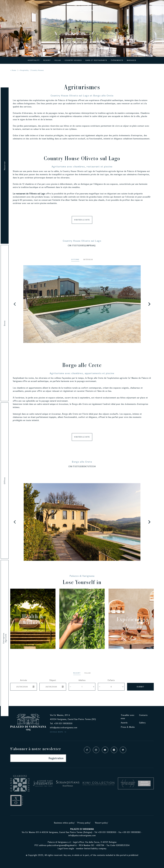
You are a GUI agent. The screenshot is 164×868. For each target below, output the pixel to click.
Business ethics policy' (64, 823)
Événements (117, 60)
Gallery (142, 722)
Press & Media (128, 727)
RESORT (77, 673)
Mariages (131, 60)
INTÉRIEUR (88, 259)
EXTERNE (75, 259)
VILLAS (87, 673)
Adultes (82, 680)
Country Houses (73, 60)
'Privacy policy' (84, 823)
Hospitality (34, 60)
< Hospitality (24, 70)
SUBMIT (140, 687)
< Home (13, 70)
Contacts (143, 715)
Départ (52, 680)
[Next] (149, 304)
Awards (124, 722)
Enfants (111, 680)
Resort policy (101, 823)
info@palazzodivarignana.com (63, 727)
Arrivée (23, 680)
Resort (47, 60)
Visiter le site (82, 220)
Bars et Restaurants (96, 60)
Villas (58, 60)
